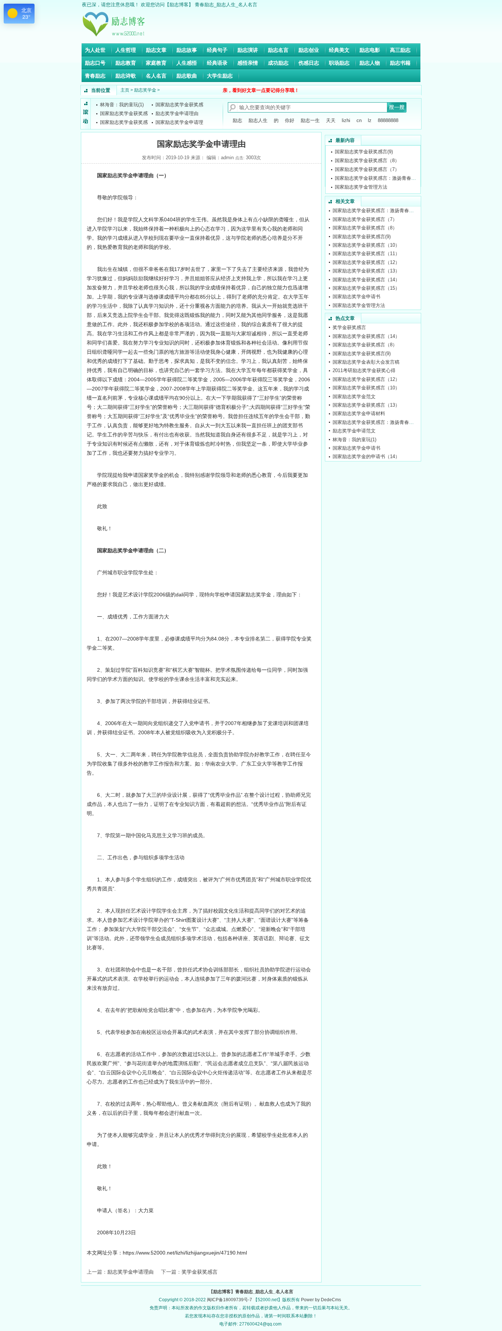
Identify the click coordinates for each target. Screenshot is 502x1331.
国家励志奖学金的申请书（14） (366, 456)
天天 (331, 120)
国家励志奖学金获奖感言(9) (362, 236)
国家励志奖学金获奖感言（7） (367, 160)
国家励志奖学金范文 (354, 396)
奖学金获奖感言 (200, 1272)
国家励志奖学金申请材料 (359, 413)
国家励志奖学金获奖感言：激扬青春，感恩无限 (385, 169)
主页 (125, 90)
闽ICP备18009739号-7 (229, 1299)
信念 (231, 361)
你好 (289, 120)
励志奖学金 (145, 90)
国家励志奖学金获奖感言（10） (366, 245)
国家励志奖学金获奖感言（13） (366, 271)
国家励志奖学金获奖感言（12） (366, 262)
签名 (123, 1210)
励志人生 (258, 120)
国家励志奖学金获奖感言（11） (366, 253)
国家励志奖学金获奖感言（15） (366, 288)
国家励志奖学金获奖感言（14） (366, 279)
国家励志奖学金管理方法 (361, 178)
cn (359, 120)
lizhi (346, 120)
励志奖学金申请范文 (354, 430)
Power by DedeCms (321, 1299)
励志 (237, 120)
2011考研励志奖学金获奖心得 (364, 370)
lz (370, 120)
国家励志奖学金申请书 (359, 187)
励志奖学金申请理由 (176, 113)
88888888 (388, 120)
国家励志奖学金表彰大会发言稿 (366, 362)
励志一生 (310, 120)
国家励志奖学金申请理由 (181, 122)
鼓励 (138, 278)
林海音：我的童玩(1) (122, 104)
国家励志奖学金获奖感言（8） (367, 151)
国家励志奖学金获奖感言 (181, 104)
